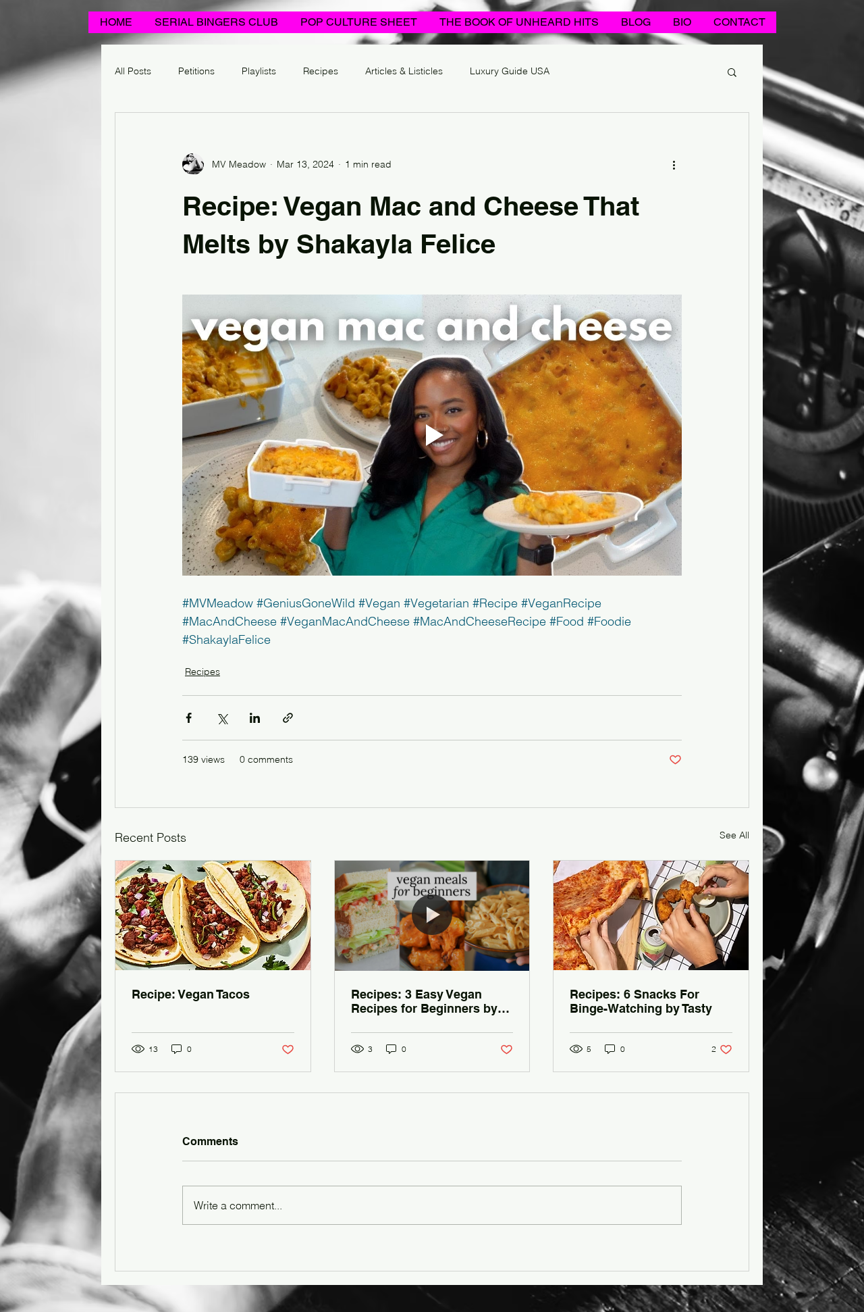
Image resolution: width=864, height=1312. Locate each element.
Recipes (320, 71)
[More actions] (674, 164)
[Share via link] (287, 717)
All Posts (133, 71)
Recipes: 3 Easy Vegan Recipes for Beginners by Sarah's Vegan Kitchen (424, 1001)
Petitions (196, 71)
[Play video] (432, 435)
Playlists (259, 71)
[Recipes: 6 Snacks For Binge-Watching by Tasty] (651, 915)
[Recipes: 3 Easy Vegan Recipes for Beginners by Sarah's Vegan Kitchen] (432, 915)
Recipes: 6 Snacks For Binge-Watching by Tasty (641, 1001)
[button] (732, 71)
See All (734, 835)
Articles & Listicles (404, 71)
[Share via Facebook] (188, 717)
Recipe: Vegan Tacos (191, 994)
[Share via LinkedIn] (254, 717)
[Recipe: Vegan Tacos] (212, 915)
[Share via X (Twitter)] (221, 717)
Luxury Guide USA (509, 71)
